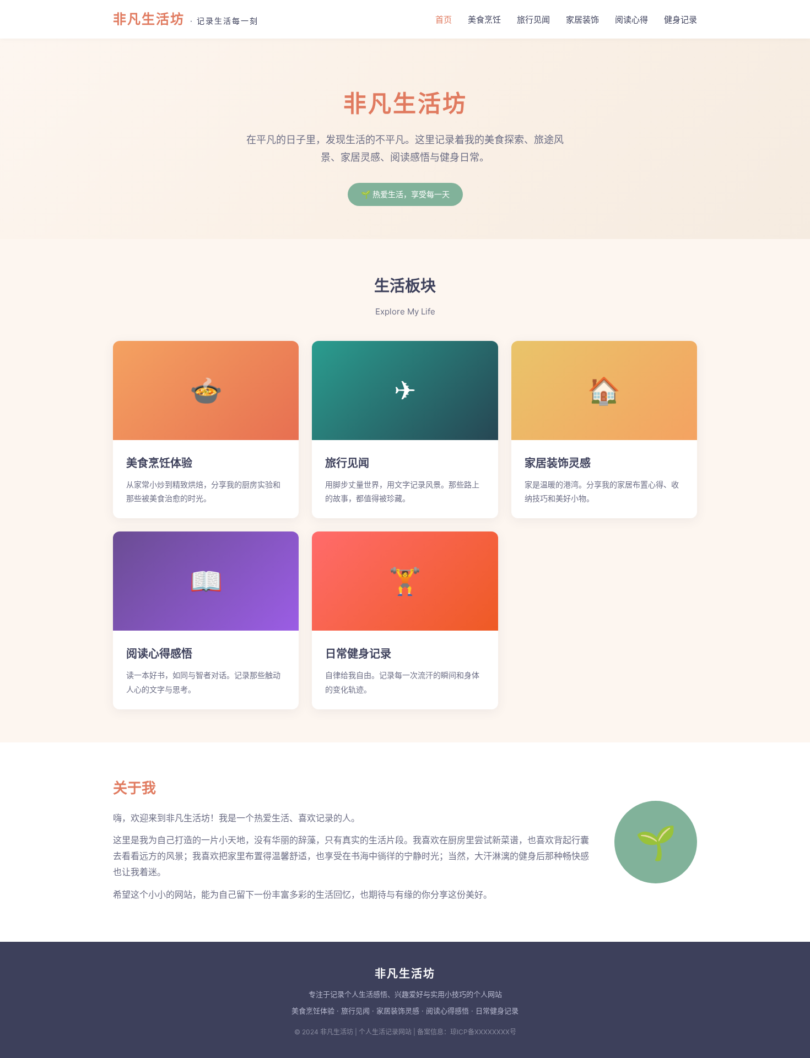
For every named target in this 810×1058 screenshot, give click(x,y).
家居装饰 (582, 19)
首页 (443, 19)
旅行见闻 (533, 19)
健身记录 (680, 19)
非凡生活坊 (185, 19)
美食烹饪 (484, 19)
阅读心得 (631, 19)
